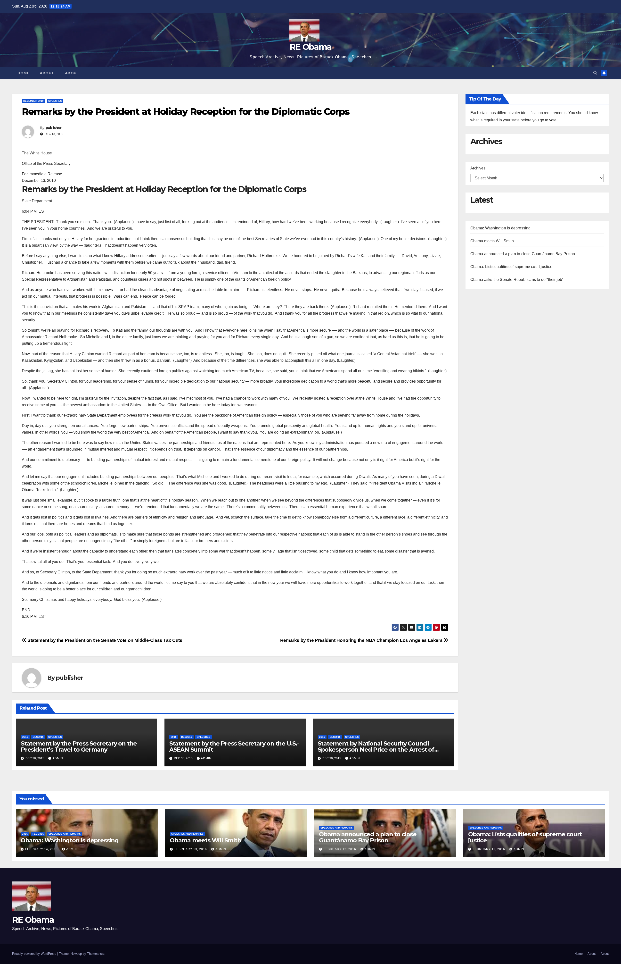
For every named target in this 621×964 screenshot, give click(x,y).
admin (57, 758)
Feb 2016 (38, 833)
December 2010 (33, 101)
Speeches (55, 101)
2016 (25, 833)
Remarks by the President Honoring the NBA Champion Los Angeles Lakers (362, 640)
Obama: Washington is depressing (500, 228)
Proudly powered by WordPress (34, 954)
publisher (54, 128)
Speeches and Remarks (65, 833)
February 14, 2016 (42, 849)
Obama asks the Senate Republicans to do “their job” (517, 279)
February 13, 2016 (191, 849)
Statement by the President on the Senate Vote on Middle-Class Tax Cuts (104, 640)
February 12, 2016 (340, 849)
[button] (595, 73)
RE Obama (310, 47)
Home (23, 73)
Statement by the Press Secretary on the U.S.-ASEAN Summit (234, 746)
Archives (477, 168)
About (47, 73)
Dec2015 (38, 737)
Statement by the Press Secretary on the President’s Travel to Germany (79, 746)
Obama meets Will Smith (492, 241)
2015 (25, 737)
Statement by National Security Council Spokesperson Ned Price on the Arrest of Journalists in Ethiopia (376, 749)
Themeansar (95, 954)
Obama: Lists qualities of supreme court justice (511, 267)
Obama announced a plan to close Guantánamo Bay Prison (522, 254)
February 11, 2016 (489, 849)
